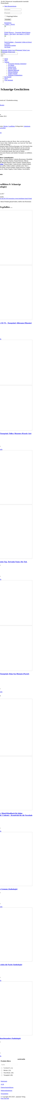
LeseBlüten (11, 126)
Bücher (5, 126)
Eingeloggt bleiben (12, 16)
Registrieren (7, 23)
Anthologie (27, 126)
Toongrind (8, 1075)
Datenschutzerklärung (7, 1087)
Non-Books (8, 1073)
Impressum (4, 1081)
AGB (2, 1084)
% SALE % (8, 1068)
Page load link (5, 1098)
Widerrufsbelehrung (6, 1090)
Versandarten (4, 1093)
